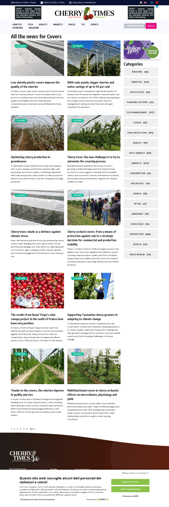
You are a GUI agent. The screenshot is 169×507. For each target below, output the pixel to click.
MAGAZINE (34, 27)
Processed (137, 224)
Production (136, 234)
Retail (137, 204)
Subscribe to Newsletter (84, 2)
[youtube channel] (156, 2)
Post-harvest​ (137, 153)
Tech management (136, 112)
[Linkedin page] (156, 5)
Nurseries (137, 214)
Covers (21, 46)
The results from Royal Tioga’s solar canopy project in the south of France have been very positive (37, 319)
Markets (137, 163)
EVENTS (94, 24)
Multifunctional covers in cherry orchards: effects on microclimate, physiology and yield (93, 394)
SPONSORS (17, 27)
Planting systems (137, 102)
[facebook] (150, 2)
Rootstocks (137, 92)
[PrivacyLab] (103, 499)
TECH (30, 24)
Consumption (137, 173)
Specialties (137, 183)
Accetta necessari (130, 489)
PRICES (72, 24)
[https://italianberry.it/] (142, 49)
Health (137, 244)
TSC (83, 24)
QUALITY (43, 24)
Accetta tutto (130, 482)
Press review (137, 254)
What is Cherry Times (54, 2)
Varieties (137, 82)
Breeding (137, 72)
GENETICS (17, 24)
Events (137, 193)
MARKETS (58, 24)
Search (151, 25)
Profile (54, 469)
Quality (137, 143)
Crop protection (137, 133)
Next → (33, 428)
